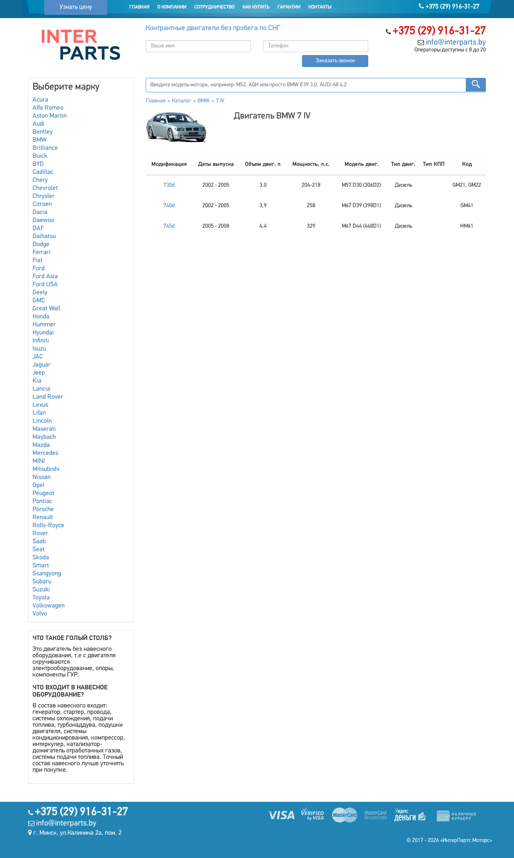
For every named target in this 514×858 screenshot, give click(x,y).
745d (169, 226)
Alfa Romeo (48, 108)
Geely (40, 292)
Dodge (41, 244)
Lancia (41, 389)
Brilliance (45, 148)
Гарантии (288, 7)
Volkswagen (49, 606)
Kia (37, 381)
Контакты (320, 7)
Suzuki (41, 590)
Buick (40, 156)
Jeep (39, 373)
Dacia (40, 212)
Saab (39, 541)
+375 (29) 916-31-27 (451, 7)
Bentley (43, 132)
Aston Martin (50, 116)
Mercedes (45, 453)
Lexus (40, 405)
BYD (38, 164)
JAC (38, 357)
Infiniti (41, 341)
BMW (40, 140)
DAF (38, 228)
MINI (39, 461)
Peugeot (43, 493)
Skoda (41, 557)
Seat (39, 549)
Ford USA (45, 284)
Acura (40, 100)
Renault (43, 517)
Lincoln (42, 421)
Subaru (42, 582)
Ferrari (42, 252)
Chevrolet (45, 188)
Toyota (41, 598)
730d (169, 185)
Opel (39, 485)
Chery (40, 180)
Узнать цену (75, 7)
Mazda (41, 445)
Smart (41, 565)
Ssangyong (47, 574)
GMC (39, 301)
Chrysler (44, 196)
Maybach (44, 437)
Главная (139, 7)
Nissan (42, 477)
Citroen (42, 204)
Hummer (44, 325)
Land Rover (48, 397)
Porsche (43, 509)
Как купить (256, 7)
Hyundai (43, 333)
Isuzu (39, 349)
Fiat (38, 260)
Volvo (40, 614)
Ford (39, 268)
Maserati (44, 429)
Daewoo (43, 220)
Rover (40, 533)
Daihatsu (44, 236)
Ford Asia (45, 276)
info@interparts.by (456, 43)
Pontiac (42, 501)
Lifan (39, 413)
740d (169, 206)
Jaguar (42, 365)
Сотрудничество (214, 7)
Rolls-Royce (48, 525)
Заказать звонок (335, 61)
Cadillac (43, 172)
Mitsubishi (46, 469)
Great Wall (46, 309)
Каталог (181, 101)
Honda (41, 317)
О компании (171, 7)
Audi (39, 124)
